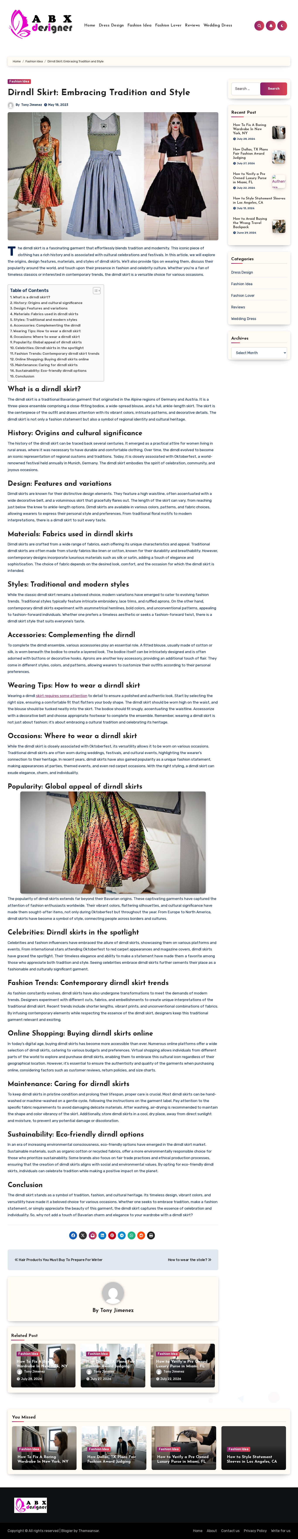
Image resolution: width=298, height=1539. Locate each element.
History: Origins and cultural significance (48, 303)
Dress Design (111, 26)
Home (89, 26)
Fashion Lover (168, 26)
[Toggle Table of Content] (94, 290)
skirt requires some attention (61, 696)
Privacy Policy (255, 1531)
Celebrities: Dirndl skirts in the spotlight (49, 348)
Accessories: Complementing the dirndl (47, 325)
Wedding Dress (218, 26)
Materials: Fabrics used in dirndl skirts (46, 314)
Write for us (280, 1531)
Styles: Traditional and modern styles (45, 320)
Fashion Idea (139, 26)
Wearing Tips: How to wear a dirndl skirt (47, 331)
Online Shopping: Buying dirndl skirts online (52, 359)
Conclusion (24, 376)
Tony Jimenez (31, 105)
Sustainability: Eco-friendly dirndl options (51, 371)
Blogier (67, 1531)
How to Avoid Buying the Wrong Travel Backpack (250, 223)
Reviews (192, 26)
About (212, 1531)
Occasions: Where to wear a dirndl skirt (47, 337)
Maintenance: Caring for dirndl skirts (46, 365)
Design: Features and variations (41, 308)
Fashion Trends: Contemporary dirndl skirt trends (57, 354)
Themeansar (89, 1531)
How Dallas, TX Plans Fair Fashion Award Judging (250, 154)
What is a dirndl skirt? (31, 297)
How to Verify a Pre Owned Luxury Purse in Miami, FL (250, 178)
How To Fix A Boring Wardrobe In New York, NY (249, 129)
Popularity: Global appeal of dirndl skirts (48, 342)
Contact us (230, 1531)
